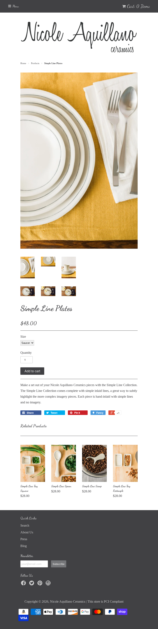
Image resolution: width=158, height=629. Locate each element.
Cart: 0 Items (138, 6)
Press (23, 539)
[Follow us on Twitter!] (32, 584)
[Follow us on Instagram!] (49, 584)
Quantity (26, 352)
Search (24, 525)
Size (23, 336)
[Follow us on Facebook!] (24, 584)
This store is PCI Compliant (105, 601)
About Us (26, 532)
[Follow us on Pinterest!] (40, 584)
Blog (23, 546)
